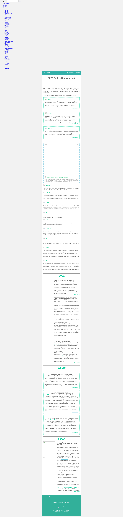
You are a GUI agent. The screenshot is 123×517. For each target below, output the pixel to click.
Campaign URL (3, 1)
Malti (6, 43)
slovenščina (7, 59)
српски (6, 60)
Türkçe (6, 64)
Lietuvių (7, 56)
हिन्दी (6, 30)
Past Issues (5, 6)
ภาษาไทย (7, 63)
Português (7, 46)
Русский (7, 50)
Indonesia (7, 33)
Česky (6, 20)
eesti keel (7, 23)
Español (6, 51)
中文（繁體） (8, 18)
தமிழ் (6, 61)
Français (7, 26)
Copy (20, 1)
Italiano (6, 35)
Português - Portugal (9, 48)
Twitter (6, 3)
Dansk (6, 22)
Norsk (6, 44)
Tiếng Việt (7, 68)
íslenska (6, 34)
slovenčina (7, 58)
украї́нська (7, 66)
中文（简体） (8, 17)
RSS (3, 7)
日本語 (6, 37)
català (6, 15)
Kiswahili (7, 52)
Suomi (6, 25)
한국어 (6, 39)
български (7, 14)
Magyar (6, 31)
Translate (4, 8)
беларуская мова (8, 13)
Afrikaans (7, 12)
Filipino (6, 65)
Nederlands (7, 24)
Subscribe (5, 5)
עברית (6, 54)
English (6, 10)
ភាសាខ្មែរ (7, 38)
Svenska (7, 53)
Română (7, 49)
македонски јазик (9, 41)
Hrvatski (7, 19)
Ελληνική (7, 28)
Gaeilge (6, 32)
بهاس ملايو (7, 42)
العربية (6, 11)
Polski (6, 45)
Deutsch (6, 27)
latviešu (6, 57)
